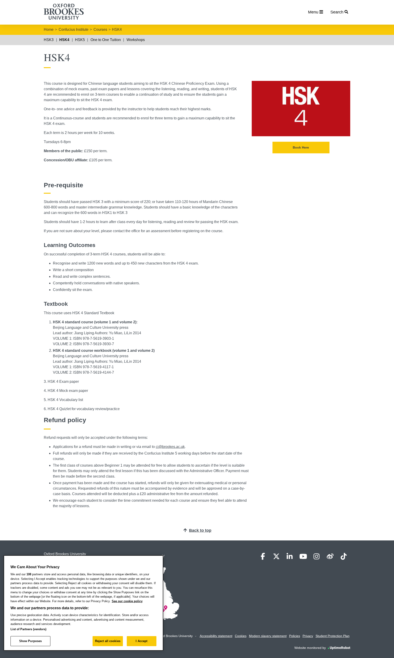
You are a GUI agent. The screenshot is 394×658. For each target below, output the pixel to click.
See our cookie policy (127, 601)
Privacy (308, 636)
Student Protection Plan (333, 636)
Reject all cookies (107, 641)
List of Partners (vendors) (28, 629)
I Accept (141, 641)
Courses (100, 29)
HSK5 (80, 40)
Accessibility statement (216, 636)
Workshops (136, 40)
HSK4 (117, 29)
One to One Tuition (106, 40)
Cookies (240, 636)
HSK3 (49, 40)
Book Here (301, 147)
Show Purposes (30, 641)
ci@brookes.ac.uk (170, 447)
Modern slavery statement (268, 636)
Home (49, 29)
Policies (294, 636)
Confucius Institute (73, 29)
